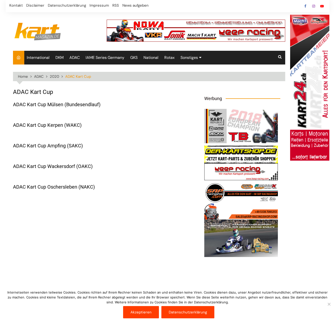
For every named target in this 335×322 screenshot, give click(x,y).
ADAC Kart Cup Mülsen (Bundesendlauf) (57, 104)
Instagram (313, 6)
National (150, 57)
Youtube (322, 6)
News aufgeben (135, 5)
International (38, 57)
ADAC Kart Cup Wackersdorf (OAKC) (53, 166)
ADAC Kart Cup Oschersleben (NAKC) (54, 187)
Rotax (169, 57)
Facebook (305, 6)
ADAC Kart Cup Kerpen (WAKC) (47, 125)
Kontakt (16, 5)
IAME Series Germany (105, 57)
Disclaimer (35, 5)
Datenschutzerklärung (67, 5)
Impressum (99, 5)
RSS (115, 5)
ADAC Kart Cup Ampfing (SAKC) (48, 146)
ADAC (74, 57)
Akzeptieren (141, 312)
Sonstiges (189, 57)
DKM (59, 57)
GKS (134, 57)
